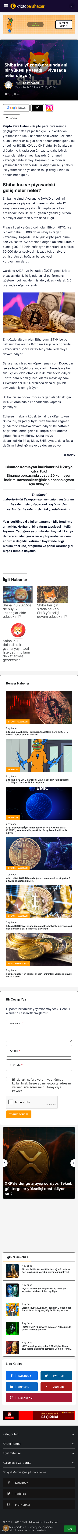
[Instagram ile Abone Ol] (49, 107)
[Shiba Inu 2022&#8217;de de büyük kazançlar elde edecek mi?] (18, 594)
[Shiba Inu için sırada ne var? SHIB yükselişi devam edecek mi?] (52, 594)
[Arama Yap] (72, 6)
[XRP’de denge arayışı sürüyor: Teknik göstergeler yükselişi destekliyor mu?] (39, 1163)
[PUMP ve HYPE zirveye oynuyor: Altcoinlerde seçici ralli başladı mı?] (39, 1328)
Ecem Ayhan (31, 82)
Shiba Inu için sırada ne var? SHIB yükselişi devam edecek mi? (52, 611)
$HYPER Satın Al (64, 24)
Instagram (66, 499)
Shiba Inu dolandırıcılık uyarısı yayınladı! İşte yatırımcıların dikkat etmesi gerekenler (16, 650)
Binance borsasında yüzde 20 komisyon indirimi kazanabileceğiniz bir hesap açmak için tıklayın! (39, 479)
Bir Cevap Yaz (16, 999)
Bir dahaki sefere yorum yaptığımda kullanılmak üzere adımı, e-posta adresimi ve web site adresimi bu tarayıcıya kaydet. (42, 1085)
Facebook (40, 504)
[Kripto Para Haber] (27, 6)
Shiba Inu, (10, 421)
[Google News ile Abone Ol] (16, 107)
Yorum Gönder (18, 1114)
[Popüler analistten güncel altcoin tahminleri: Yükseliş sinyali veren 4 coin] (39, 955)
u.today (69, 455)
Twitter (16, 509)
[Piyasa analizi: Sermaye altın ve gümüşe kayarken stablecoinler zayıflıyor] (39, 1290)
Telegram (30, 499)
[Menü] (6, 6)
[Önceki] (5, 1163)
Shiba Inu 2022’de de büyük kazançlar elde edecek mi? (17, 611)
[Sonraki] (72, 1163)
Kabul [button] (70, 1529)
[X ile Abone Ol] (37, 107)
